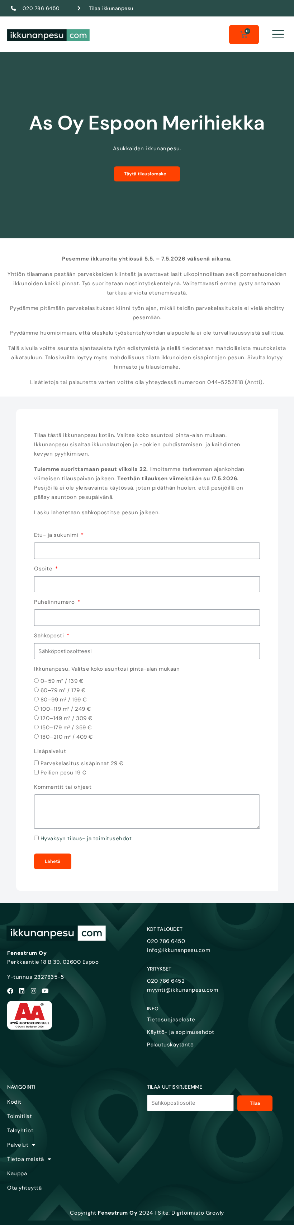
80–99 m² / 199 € (64, 699)
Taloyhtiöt (20, 1130)
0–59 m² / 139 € (62, 681)
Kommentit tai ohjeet (62, 787)
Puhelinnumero (55, 602)
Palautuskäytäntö (170, 1044)
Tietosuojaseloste (171, 1019)
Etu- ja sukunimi (57, 535)
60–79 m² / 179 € (63, 690)
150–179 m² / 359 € (66, 727)
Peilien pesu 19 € (64, 772)
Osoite (44, 568)
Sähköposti (50, 635)
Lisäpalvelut (50, 751)
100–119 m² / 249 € (66, 709)
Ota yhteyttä (24, 1187)
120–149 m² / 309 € (67, 718)
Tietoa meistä (25, 1159)
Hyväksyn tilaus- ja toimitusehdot (86, 838)
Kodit (14, 1101)
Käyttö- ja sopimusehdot (180, 1032)
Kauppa (17, 1173)
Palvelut (17, 1144)
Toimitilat (19, 1116)
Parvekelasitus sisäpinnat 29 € (82, 763)
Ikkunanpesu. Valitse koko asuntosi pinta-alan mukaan (107, 668)
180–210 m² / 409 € (67, 736)
